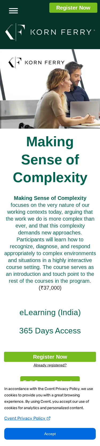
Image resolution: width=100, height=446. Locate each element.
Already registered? (50, 365)
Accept (50, 434)
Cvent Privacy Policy (25, 418)
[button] (12, 10)
